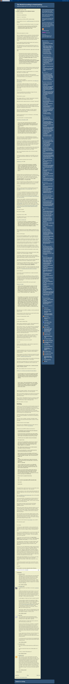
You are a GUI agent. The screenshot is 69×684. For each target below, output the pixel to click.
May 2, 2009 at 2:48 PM (22, 642)
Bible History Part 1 (46, 42)
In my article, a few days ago (21, 219)
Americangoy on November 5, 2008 (22, 119)
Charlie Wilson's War (46, 98)
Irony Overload (30, 519)
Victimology (45, 97)
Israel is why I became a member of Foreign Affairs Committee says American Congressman (48, 156)
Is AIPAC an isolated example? (48, 180)
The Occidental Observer (48, 346)
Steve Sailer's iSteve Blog (48, 340)
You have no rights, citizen (47, 213)
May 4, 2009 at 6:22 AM (22, 653)
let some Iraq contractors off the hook (28, 604)
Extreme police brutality (46, 230)
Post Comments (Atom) (23, 677)
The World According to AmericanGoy (29, 4)
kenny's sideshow (47, 323)
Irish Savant (46, 320)
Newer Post (17, 675)
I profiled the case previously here (25, 356)
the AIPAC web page (30, 21)
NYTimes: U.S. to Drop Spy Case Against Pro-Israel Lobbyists (26, 370)
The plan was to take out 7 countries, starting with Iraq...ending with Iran (47, 144)
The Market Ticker (47, 344)
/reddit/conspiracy (47, 334)
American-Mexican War (46, 51)
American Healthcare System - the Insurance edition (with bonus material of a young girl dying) (48, 248)
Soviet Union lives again (47, 240)
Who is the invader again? (47, 197)
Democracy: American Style (47, 82)
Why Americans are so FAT (47, 246)
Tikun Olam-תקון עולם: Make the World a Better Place (48, 357)
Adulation (44, 95)
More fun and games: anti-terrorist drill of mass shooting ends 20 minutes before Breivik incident (48, 128)
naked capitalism (47, 327)
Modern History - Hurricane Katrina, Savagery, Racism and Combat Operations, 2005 (48, 46)
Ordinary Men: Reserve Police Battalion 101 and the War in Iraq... (47, 271)
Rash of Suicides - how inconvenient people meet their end (48, 119)
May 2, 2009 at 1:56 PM (22, 613)
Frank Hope (21, 586)
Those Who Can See (47, 354)
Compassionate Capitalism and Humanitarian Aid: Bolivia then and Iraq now (48, 110)
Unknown (20, 655)
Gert (19, 615)
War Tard (45, 361)
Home (28, 675)
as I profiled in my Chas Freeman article (25, 495)
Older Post (38, 675)
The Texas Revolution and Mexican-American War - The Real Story (47, 289)
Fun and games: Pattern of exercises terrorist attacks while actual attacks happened (48, 122)
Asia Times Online (47, 309)
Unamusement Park (47, 359)
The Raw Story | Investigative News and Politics (48, 349)
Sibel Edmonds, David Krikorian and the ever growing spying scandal (48, 69)
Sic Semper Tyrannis (47, 338)
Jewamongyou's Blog (47, 322)
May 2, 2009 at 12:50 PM (23, 584)
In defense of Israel (46, 172)
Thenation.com (19, 161)
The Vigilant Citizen (47, 351)
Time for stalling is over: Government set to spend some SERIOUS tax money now (48, 191)
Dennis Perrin (46, 316)
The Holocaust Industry (46, 99)
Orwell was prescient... (46, 229)
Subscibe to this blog (45, 30)
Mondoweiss (46, 325)
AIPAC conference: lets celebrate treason (25, 11)
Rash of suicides (45, 224)
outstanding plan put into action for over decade (29, 268)
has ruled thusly (30, 425)
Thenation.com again (20, 284)
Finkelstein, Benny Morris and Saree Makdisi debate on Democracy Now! (47, 302)
